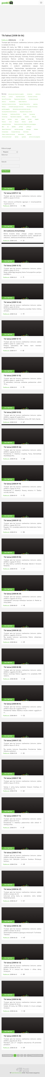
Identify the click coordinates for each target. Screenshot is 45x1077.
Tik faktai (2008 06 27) (12, 889)
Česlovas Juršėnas (32, 96)
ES (7, 126)
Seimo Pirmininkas (6, 99)
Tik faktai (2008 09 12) (12, 521)
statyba (27, 116)
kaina (3, 119)
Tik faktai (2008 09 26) (12, 447)
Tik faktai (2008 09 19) (12, 484)
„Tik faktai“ (8, 188)
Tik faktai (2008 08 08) (12, 667)
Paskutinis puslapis (36, 1055)
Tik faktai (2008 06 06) (12, 999)
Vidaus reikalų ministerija (8, 134)
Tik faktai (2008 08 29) (12, 594)
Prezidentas (12, 101)
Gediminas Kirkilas (15, 114)
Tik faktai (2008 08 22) (12, 631)
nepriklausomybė (20, 96)
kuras (16, 119)
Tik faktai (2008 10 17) (12, 339)
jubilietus (38, 94)
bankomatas (21, 134)
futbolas (36, 129)
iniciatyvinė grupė (33, 99)
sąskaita (24, 137)
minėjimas (29, 94)
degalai (37, 119)
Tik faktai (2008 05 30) (12, 1036)
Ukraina (24, 121)
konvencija (4, 116)
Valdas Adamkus (23, 101)
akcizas (30, 119)
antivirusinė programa (34, 137)
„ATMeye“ (28, 126)
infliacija (34, 116)
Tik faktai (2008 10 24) (12, 302)
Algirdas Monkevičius (24, 104)
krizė (10, 121)
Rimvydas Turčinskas (32, 106)
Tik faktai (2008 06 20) (12, 926)
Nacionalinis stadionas (16, 116)
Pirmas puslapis (7, 1055)
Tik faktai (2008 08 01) (12, 704)
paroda (30, 121)
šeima (24, 114)
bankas (16, 137)
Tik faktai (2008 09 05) (12, 557)
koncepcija (32, 114)
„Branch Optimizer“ (6, 129)
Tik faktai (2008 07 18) (12, 778)
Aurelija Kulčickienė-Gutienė (9, 111)
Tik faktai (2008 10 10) (12, 376)
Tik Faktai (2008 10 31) (12, 266)
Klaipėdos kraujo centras (26, 111)
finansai (4, 121)
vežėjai (23, 119)
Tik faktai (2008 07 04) (12, 853)
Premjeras (4, 114)
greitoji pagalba (6, 109)
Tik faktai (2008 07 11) (12, 816)
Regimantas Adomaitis (20, 99)
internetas (26, 132)
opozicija (35, 104)
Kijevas (17, 121)
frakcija (3, 106)
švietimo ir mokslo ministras (9, 104)
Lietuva (11, 96)
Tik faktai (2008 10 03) (12, 412)
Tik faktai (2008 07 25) (12, 741)
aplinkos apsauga (19, 129)
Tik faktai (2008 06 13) (12, 963)
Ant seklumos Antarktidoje (14, 231)
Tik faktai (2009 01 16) (12, 193)
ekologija (28, 129)
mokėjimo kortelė (6, 124)
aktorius (4, 101)
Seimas (4, 96)
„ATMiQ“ (21, 126)
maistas (10, 119)
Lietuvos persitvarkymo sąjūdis (16, 94)
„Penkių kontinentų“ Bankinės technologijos (25, 124)
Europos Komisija (16, 132)
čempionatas (5, 132)
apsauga (29, 134)
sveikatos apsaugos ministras (16, 106)
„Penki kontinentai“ (7, 137)
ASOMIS (13, 126)
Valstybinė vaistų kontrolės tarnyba (21, 109)
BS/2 (3, 126)
